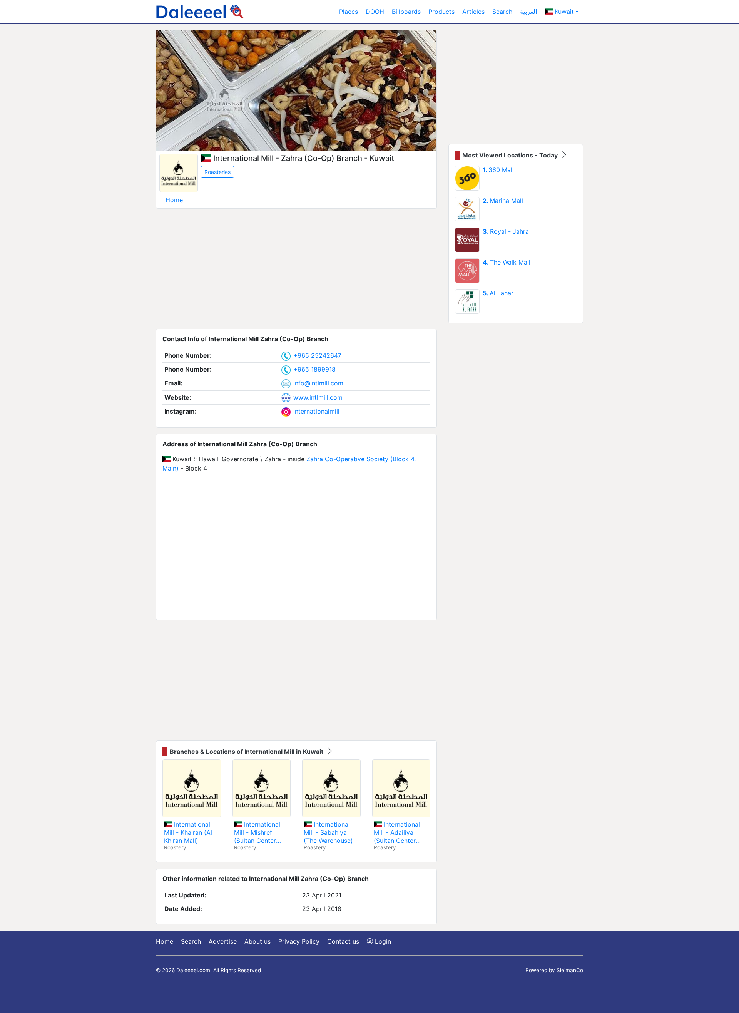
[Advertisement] (296, 269)
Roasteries (217, 172)
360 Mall (498, 170)
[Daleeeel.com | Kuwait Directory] (200, 11)
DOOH (375, 11)
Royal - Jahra (506, 231)
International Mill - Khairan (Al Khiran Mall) (188, 832)
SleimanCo (570, 970)
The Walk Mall (506, 262)
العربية (528, 11)
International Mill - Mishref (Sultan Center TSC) (257, 832)
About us (257, 941)
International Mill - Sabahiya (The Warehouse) (328, 832)
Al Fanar (498, 293)
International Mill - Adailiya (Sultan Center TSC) (397, 832)
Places (348, 11)
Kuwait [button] (563, 11)
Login (382, 941)
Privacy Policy (298, 941)
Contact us (343, 941)
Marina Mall (503, 200)
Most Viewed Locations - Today (510, 155)
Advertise (223, 941)
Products (441, 11)
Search (502, 11)
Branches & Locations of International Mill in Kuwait (247, 751)
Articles (473, 11)
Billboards (406, 11)
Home (174, 200)
